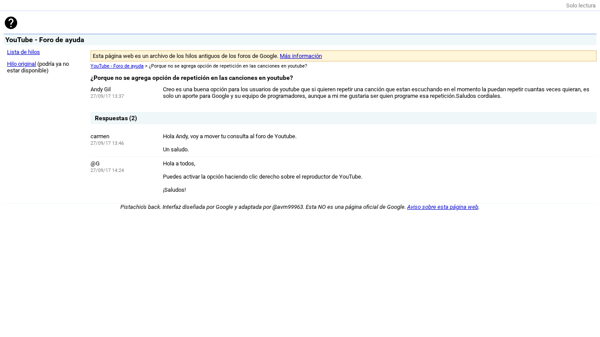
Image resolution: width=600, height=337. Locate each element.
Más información (301, 56)
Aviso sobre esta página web (442, 207)
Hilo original (21, 64)
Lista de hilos (23, 52)
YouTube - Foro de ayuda (117, 66)
